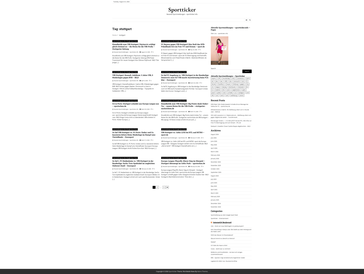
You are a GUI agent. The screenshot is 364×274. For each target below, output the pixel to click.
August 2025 (215, 176)
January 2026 (215, 158)
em (243, 81)
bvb (233, 78)
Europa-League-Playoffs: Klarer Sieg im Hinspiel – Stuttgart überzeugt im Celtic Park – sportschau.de (183, 162)
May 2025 (214, 186)
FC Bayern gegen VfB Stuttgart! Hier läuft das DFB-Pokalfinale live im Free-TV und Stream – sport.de (183, 45)
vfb (213, 95)
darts (248, 78)
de (212, 81)
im (212, 87)
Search (213, 68)
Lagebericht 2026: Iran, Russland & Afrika (224, 261)
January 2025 (215, 200)
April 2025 (214, 189)
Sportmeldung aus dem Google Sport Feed (125, 41)
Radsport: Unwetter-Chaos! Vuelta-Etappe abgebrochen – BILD (230, 126)
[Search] (250, 20)
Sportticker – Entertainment (219, 218)
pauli (213, 93)
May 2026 (214, 145)
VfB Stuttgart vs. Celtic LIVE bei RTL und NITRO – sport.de (182, 133)
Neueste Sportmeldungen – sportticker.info (126, 52)
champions (240, 78)
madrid (217, 90)
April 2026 (214, 148)
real (224, 93)
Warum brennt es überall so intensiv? (223, 238)
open (244, 90)
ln (212, 90)
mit (223, 90)
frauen (228, 84)
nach (228, 90)
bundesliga (226, 78)
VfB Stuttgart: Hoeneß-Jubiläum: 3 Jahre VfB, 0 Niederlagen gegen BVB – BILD (132, 76)
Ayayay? (213, 242)
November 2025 (216, 165)
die (230, 81)
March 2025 (214, 193)
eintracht (237, 81)
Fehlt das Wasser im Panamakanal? (222, 235)
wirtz (222, 95)
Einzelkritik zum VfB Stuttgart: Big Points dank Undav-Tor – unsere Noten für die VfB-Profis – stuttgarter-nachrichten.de (185, 106)
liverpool (241, 87)
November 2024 (216, 207)
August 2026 (215, 134)
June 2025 (214, 183)
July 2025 (214, 179)
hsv (248, 84)
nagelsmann (236, 90)
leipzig (224, 87)
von (217, 95)
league (218, 87)
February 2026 (215, 155)
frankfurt (221, 84)
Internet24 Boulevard (222, 222)
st (235, 93)
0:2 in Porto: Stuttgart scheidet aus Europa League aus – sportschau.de (135, 105)
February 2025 (215, 196)
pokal (219, 93)
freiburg (235, 84)
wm (227, 95)
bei (219, 78)
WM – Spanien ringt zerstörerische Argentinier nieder (228, 258)
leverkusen (232, 87)
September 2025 (216, 172)
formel (214, 84)
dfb (226, 81)
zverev (241, 95)
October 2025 (215, 169)
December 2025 (216, 162)
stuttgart (241, 93)
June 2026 (214, 141)
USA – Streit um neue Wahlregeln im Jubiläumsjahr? (227, 226)
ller (247, 87)
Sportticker (182, 9)
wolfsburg (234, 95)
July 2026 (214, 138)
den (217, 81)
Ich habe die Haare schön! (219, 245)
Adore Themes (202, 271)
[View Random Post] (246, 20)
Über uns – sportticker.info (219, 33)
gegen (242, 84)
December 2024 (216, 203)
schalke (230, 93)
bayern (214, 78)
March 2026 (214, 151)
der (221, 81)
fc (247, 81)
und (247, 93)
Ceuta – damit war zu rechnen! (220, 249)
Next (167, 187)
